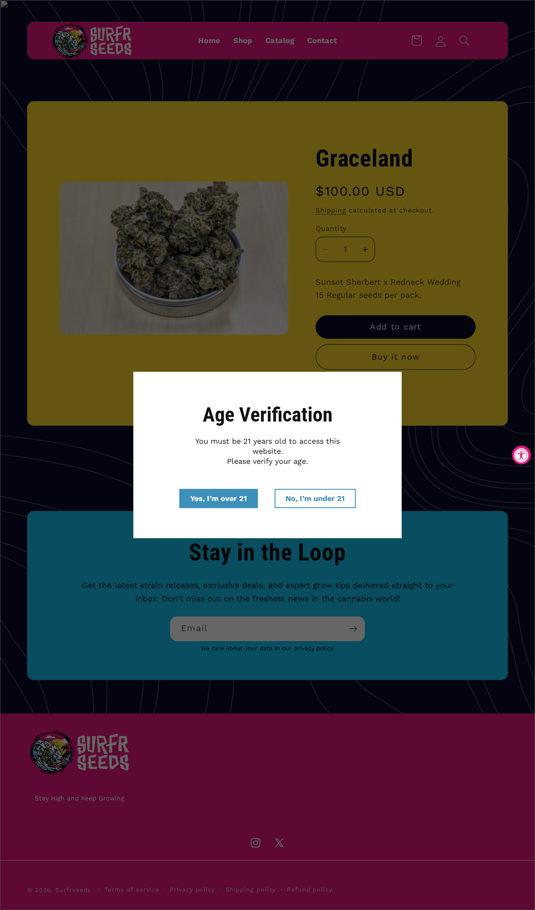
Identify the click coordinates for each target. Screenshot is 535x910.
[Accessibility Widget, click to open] (521, 455)
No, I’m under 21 (315, 498)
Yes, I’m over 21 (218, 498)
